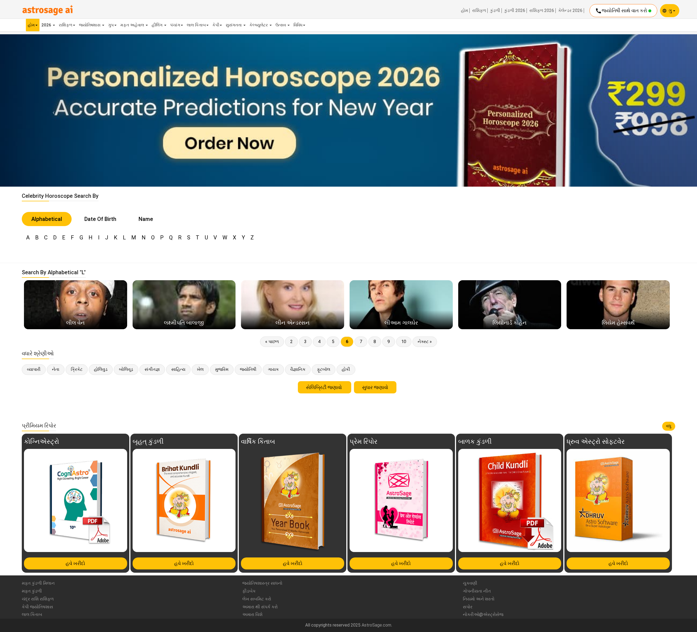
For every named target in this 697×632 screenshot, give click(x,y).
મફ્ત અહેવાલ (132, 25)
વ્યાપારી (34, 369)
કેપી (215, 25)
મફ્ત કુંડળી (32, 591)
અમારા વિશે (252, 614)
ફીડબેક (249, 591)
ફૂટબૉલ (323, 369)
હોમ (464, 10)
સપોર (467, 606)
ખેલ (200, 369)
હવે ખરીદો (75, 563)
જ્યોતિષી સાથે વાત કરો (621, 11)
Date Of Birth (100, 219)
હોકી (346, 369)
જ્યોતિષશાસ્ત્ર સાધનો (262, 583)
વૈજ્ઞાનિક (297, 369)
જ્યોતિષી (248, 369)
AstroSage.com (376, 625)
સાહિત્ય (178, 369)
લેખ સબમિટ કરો (256, 599)
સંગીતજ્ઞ (152, 369)
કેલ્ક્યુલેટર (259, 25)
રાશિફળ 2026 (541, 10)
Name (146, 219)
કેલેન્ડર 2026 (570, 10)
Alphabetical (46, 219)
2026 (46, 25)
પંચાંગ (175, 25)
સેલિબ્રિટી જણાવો (324, 387)
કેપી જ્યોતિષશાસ (37, 606)
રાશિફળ (479, 10)
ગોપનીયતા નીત (477, 591)
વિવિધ (298, 25)
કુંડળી (495, 10)
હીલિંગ (158, 25)
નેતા (55, 369)
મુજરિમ (221, 369)
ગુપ (111, 25)
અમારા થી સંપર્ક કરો (260, 606)
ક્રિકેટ (76, 369)
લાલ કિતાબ (196, 25)
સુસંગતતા (234, 25)
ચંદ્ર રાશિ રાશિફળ (38, 599)
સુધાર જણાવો (375, 387)
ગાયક (273, 369)
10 (403, 341)
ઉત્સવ (281, 25)
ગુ (670, 10)
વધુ (668, 425)
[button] (52, 110)
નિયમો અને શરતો (478, 599)
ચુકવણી (470, 583)
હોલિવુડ (101, 369)
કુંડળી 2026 (514, 10)
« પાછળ (272, 341)
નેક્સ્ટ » (425, 341)
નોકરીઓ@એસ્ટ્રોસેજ (483, 614)
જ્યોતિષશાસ (90, 25)
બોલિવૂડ (126, 369)
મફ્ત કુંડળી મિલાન (38, 583)
